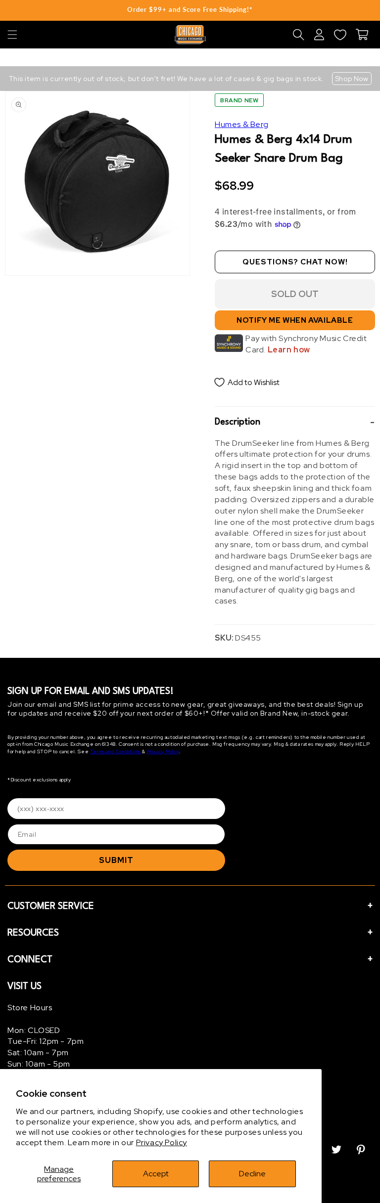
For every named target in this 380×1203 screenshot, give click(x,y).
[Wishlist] (340, 34)
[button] (12, 34)
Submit (116, 860)
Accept (156, 1173)
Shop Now (352, 78)
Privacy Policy (161, 1142)
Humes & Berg (241, 124)
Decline (252, 1173)
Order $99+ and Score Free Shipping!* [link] (190, 9)
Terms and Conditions (115, 751)
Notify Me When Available (295, 320)
